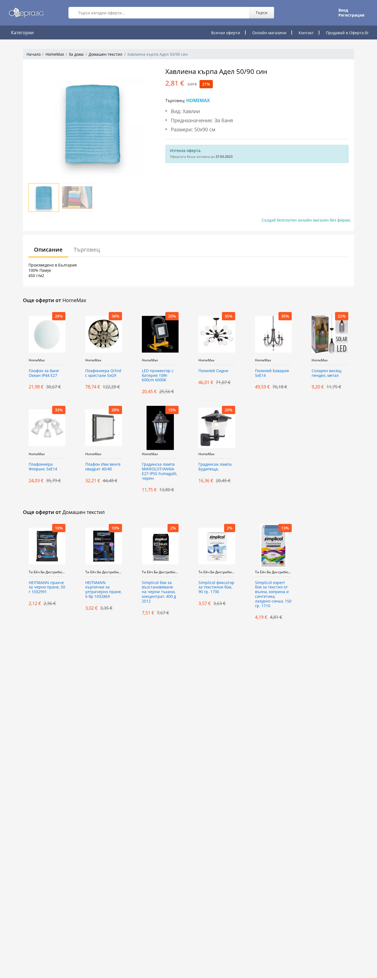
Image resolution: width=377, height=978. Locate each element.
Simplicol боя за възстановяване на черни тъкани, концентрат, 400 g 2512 (159, 592)
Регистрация (351, 15)
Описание (48, 249)
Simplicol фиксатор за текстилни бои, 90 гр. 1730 (216, 587)
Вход (343, 10)
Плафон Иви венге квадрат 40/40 (103, 466)
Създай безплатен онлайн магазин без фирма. (306, 220)
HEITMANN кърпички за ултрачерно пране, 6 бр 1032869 (103, 589)
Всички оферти (225, 32)
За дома (76, 54)
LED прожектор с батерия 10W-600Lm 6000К (158, 376)
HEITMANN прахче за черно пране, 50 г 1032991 (47, 587)
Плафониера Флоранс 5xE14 (43, 466)
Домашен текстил (105, 54)
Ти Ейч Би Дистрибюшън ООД (47, 572)
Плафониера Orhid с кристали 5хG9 (103, 373)
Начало (33, 54)
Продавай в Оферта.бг (347, 32)
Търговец (87, 249)
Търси (261, 12)
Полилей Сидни (213, 371)
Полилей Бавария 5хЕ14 (272, 373)
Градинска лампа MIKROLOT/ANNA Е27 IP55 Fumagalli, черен (159, 471)
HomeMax (55, 54)
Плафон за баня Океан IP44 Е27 (44, 373)
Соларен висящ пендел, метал (326, 373)
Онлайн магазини (269, 32)
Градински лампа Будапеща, (215, 466)
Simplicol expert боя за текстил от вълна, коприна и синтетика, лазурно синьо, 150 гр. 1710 (273, 594)
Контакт (306, 32)
